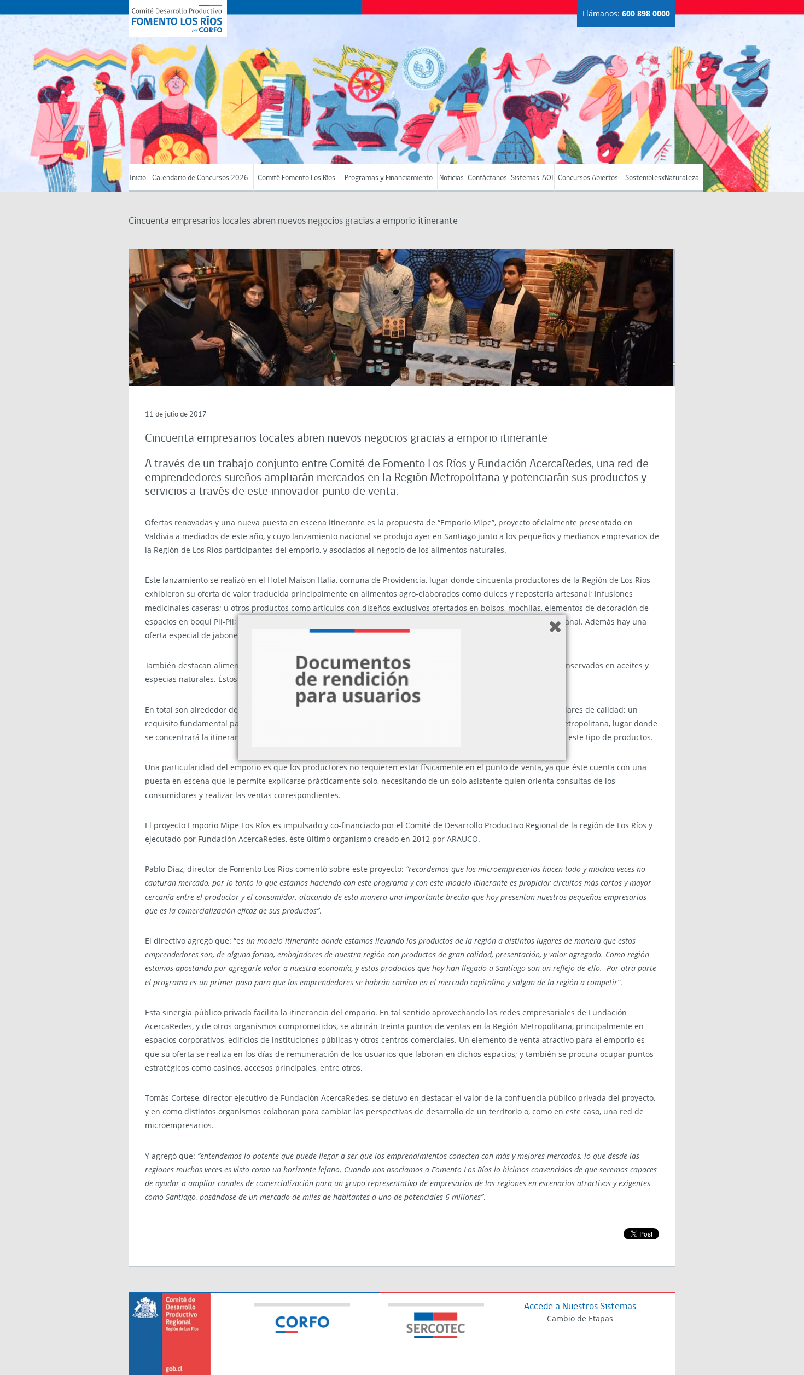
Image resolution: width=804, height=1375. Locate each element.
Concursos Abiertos (588, 178)
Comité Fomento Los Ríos (296, 178)
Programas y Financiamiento (389, 178)
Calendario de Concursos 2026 (200, 178)
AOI (548, 178)
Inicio (138, 178)
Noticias (451, 178)
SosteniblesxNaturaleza (662, 178)
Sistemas (525, 178)
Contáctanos (487, 178)
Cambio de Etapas (580, 1318)
